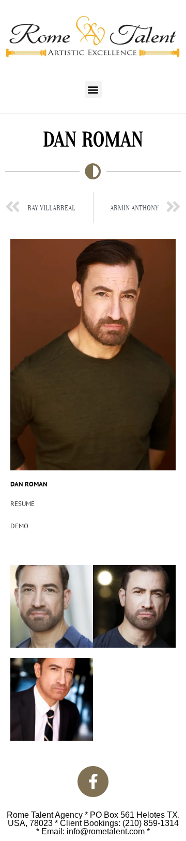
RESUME (22, 503)
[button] (93, 89)
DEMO (19, 526)
